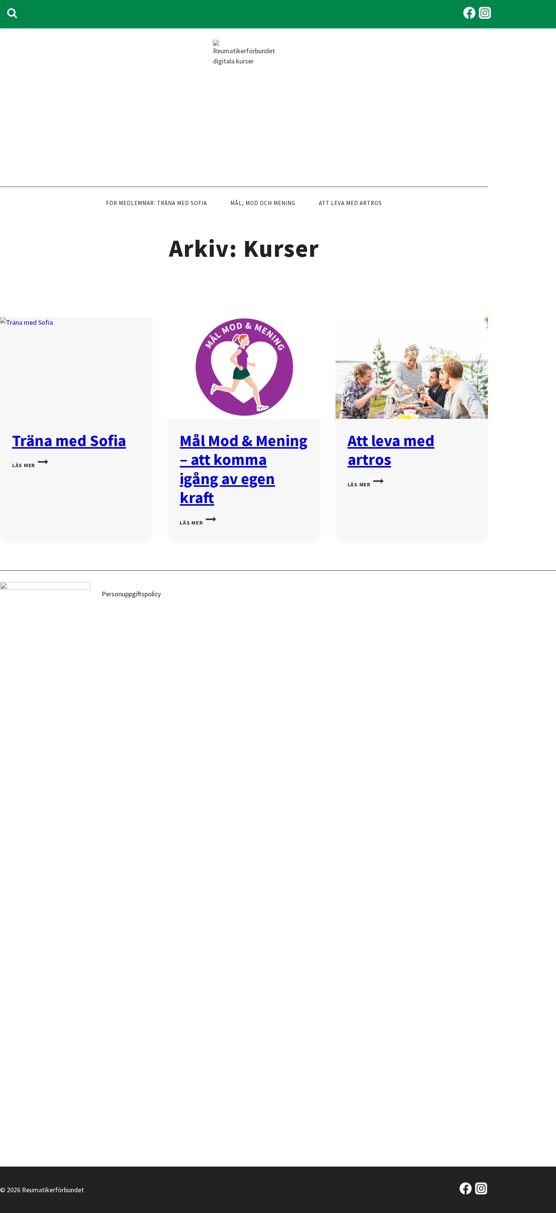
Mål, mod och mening (262, 203)
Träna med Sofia (69, 440)
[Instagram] (485, 14)
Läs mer (30, 465)
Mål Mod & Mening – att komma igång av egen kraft (244, 469)
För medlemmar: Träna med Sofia (156, 203)
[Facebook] (469, 14)
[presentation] (76, 368)
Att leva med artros (350, 203)
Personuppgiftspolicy (131, 594)
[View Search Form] (12, 14)
